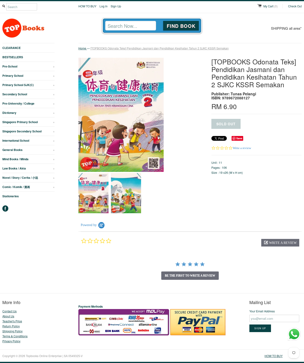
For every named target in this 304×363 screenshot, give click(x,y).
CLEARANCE (11, 48)
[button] (280, 243)
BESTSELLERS (12, 57)
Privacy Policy (11, 341)
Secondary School (28, 94)
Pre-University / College (28, 103)
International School (28, 140)
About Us (8, 316)
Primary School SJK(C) (28, 85)
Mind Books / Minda (28, 159)
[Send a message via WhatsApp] (294, 334)
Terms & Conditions (15, 336)
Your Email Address (262, 311)
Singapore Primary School (28, 122)
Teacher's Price (12, 321)
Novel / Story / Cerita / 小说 (28, 177)
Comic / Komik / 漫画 (28, 187)
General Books (28, 150)
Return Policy (11, 326)
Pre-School (28, 66)
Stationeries (10, 196)
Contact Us (9, 311)
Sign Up (116, 6)
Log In (104, 6)
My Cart (270, 6)
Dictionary (28, 113)
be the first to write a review (190, 275)
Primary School (28, 75)
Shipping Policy (12, 331)
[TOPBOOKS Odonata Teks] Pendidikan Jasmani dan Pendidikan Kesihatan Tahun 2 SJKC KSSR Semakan (159, 48)
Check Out (295, 6)
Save (239, 138)
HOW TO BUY (87, 6)
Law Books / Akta (28, 168)
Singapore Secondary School (28, 131)
